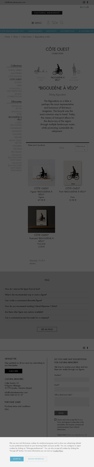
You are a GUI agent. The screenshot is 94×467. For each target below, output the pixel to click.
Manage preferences (36, 459)
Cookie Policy (58, 451)
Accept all (17, 459)
